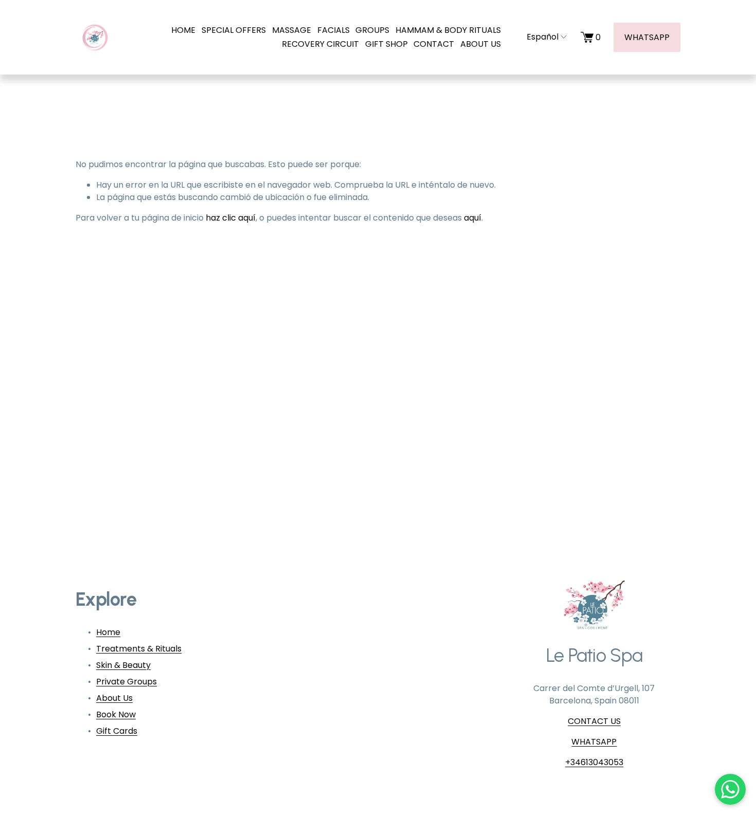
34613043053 (596, 762)
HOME (183, 30)
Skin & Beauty (123, 665)
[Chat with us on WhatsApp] (730, 789)
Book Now (116, 714)
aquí (472, 218)
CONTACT (433, 44)
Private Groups (126, 681)
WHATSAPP (647, 37)
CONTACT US (594, 721)
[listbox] (541, 37)
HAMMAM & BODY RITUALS (448, 30)
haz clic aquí (231, 218)
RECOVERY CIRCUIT (320, 44)
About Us (114, 698)
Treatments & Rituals (139, 649)
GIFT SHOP (386, 44)
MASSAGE (291, 30)
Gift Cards (116, 731)
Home (108, 632)
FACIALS (333, 30)
